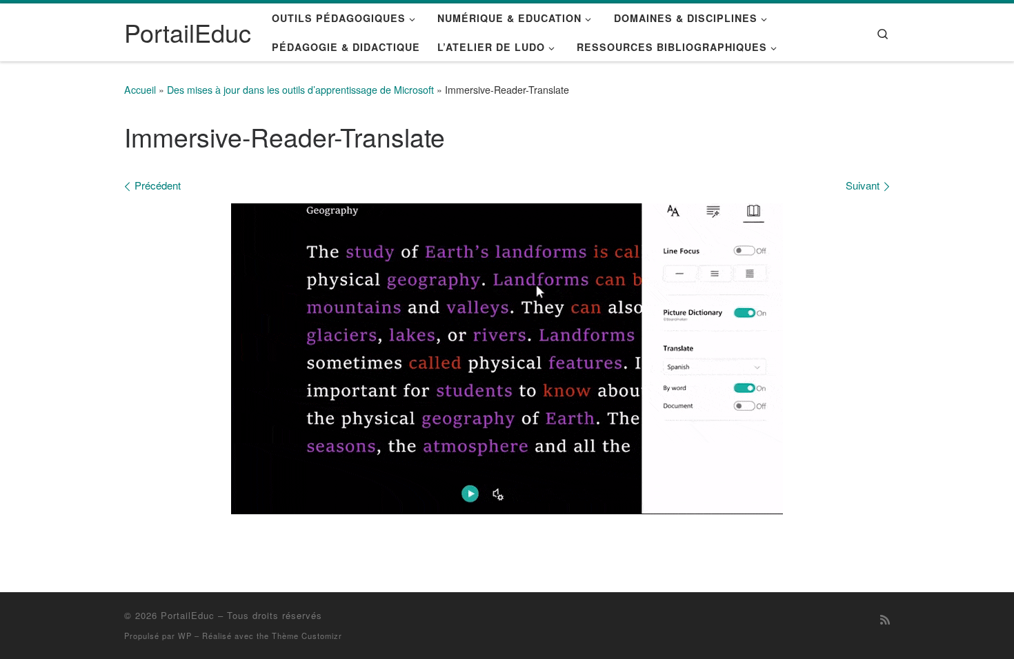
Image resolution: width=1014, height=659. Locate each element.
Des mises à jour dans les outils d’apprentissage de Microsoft (300, 90)
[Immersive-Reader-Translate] (507, 358)
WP (185, 635)
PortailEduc (188, 615)
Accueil (140, 90)
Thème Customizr (307, 635)
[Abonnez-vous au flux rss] (885, 619)
